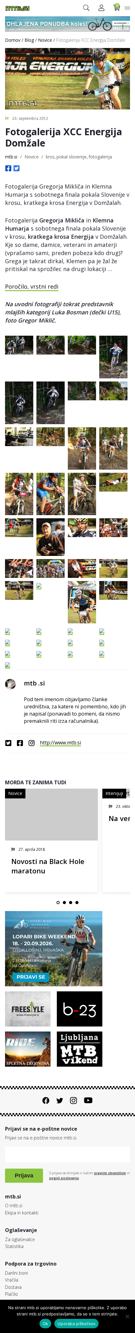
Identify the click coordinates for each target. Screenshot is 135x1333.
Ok (45, 1323)
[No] (127, 1316)
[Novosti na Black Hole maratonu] (51, 814)
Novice (45, 40)
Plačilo (11, 1294)
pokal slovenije (72, 157)
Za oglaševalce (20, 1239)
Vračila (11, 1280)
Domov (12, 40)
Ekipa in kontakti (21, 1213)
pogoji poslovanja (64, 1178)
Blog (29, 40)
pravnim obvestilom (110, 1173)
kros (50, 157)
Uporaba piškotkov (76, 1323)
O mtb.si (13, 1205)
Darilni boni (16, 1273)
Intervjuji (114, 793)
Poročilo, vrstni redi (31, 286)
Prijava (24, 1175)
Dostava (13, 1287)
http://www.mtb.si (60, 742)
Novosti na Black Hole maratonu (47, 866)
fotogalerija (100, 157)
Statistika (14, 1246)
